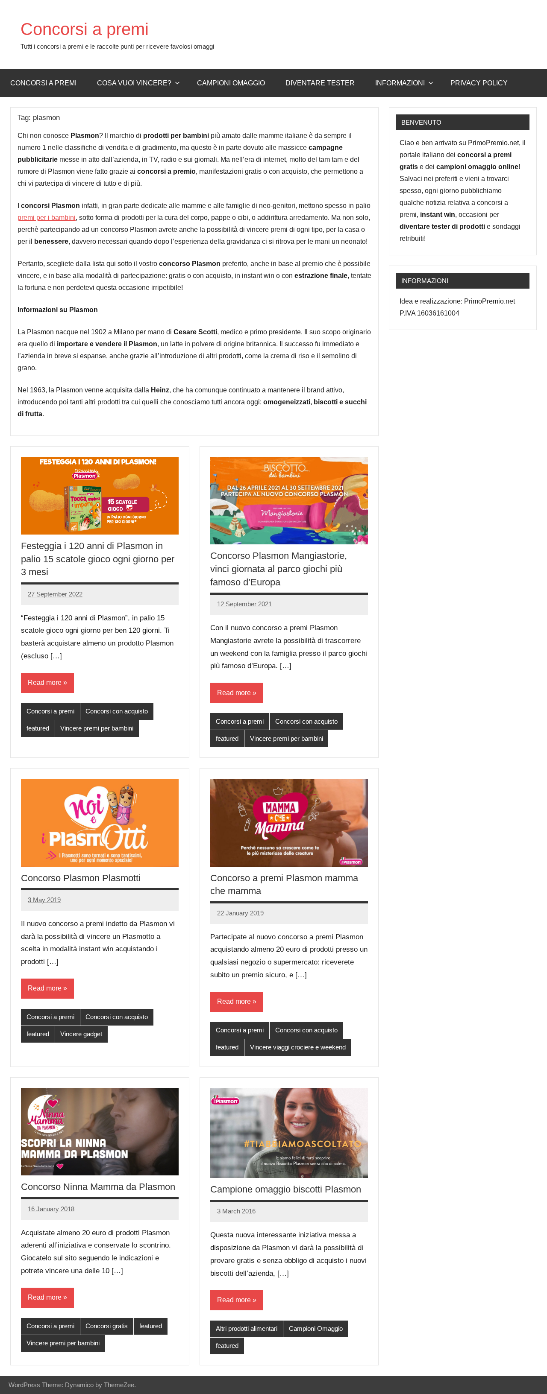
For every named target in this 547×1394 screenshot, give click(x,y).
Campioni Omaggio (316, 1328)
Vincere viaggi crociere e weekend (298, 1047)
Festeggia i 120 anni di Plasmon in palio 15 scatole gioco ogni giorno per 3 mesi (97, 559)
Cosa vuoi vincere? (134, 83)
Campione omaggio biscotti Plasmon (285, 1189)
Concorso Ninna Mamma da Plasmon (98, 1186)
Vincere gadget (81, 1033)
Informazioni (400, 83)
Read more (45, 682)
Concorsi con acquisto (116, 711)
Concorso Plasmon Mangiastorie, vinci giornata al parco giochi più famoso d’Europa (278, 568)
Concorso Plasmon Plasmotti (81, 878)
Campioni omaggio (231, 83)
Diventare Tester (320, 83)
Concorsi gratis (106, 1326)
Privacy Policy (479, 83)
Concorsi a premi (85, 29)
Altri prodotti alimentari (246, 1328)
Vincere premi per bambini (96, 728)
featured (37, 728)
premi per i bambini (47, 217)
